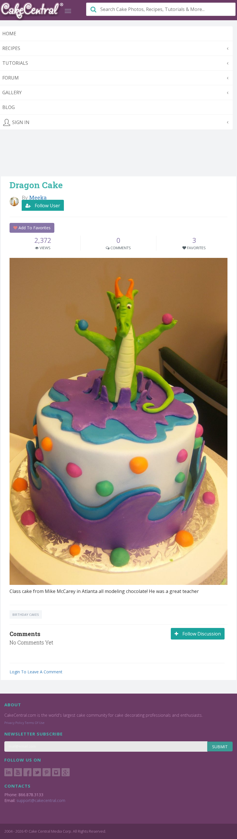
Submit (220, 746)
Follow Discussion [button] (201, 634)
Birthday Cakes (25, 614)
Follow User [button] (47, 205)
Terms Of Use (35, 723)
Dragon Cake (36, 185)
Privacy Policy (14, 723)
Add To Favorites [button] (34, 227)
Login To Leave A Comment (36, 671)
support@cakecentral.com (40, 800)
